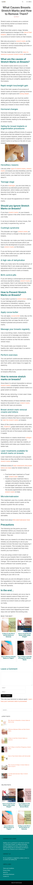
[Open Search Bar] (22, 1)
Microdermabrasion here (21, 520)
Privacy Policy (6, 870)
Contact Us (6, 876)
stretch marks (21, 41)
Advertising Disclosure (8, 874)
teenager (12, 185)
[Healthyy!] (3, 1)
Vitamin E (7, 427)
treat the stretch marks (10, 420)
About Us (5, 872)
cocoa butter (15, 316)
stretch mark (13, 477)
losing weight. (24, 94)
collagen (29, 437)
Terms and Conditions (8, 868)
